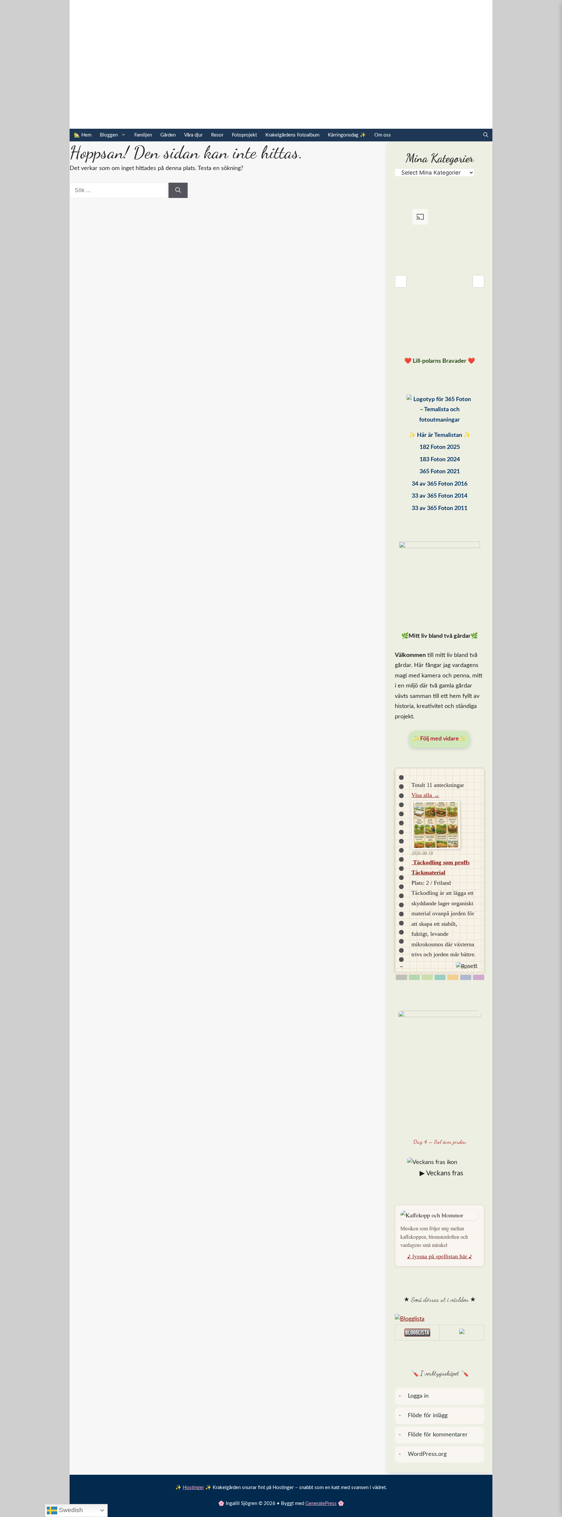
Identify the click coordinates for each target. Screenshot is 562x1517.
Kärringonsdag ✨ (347, 135)
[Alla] (401, 977)
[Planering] (466, 977)
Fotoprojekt (244, 135)
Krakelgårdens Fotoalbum (292, 135)
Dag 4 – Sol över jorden (439, 1141)
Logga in (418, 1396)
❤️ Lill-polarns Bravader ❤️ (439, 361)
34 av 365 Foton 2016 (439, 484)
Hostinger (193, 1487)
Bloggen (109, 135)
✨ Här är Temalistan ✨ (439, 435)
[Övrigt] (478, 977)
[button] (485, 135)
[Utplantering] (440, 977)
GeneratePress (321, 1503)
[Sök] (178, 190)
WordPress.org (427, 1454)
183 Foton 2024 (440, 460)
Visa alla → (425, 795)
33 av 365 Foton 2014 (439, 496)
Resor (217, 135)
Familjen (143, 135)
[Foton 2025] (439, 411)
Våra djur (193, 135)
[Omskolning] (427, 977)
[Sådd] (414, 977)
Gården (168, 135)
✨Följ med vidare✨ (439, 739)
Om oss (382, 135)
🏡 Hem (82, 135)
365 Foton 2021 (440, 472)
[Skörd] (453, 977)
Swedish (70, 1510)
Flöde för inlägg (428, 1416)
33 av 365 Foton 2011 (439, 508)
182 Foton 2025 (440, 447)
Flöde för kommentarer (438, 1435)
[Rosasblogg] (439, 1319)
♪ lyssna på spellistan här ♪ (439, 1256)
